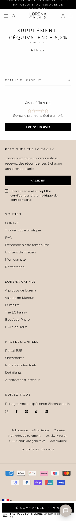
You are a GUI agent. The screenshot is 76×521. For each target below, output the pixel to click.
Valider (38, 180)
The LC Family (16, 312)
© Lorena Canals (38, 449)
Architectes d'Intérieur (22, 380)
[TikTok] (36, 411)
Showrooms (14, 358)
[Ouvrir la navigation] (6, 16)
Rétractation (14, 267)
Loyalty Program (57, 435)
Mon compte (15, 259)
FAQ (8, 238)
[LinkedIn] (46, 411)
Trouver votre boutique (23, 230)
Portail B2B (14, 351)
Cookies (59, 430)
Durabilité (12, 305)
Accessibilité (58, 441)
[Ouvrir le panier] (70, 16)
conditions (18, 195)
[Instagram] (6, 411)
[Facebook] (16, 411)
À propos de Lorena (20, 290)
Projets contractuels (20, 365)
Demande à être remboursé (27, 245)
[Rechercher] (14, 16)
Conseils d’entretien (20, 252)
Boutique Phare (17, 320)
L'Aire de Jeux (16, 327)
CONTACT (13, 223)
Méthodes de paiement (24, 435)
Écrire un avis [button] (38, 127)
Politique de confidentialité (30, 430)
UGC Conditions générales (27, 441)
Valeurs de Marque (19, 298)
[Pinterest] (26, 411)
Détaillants (13, 372)
